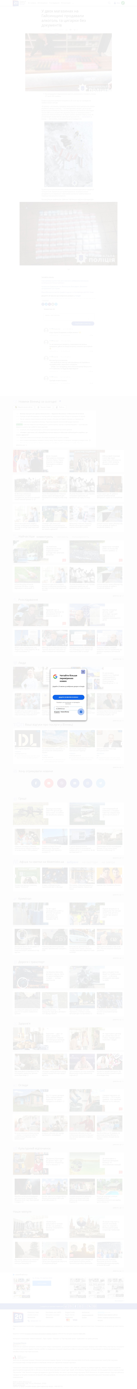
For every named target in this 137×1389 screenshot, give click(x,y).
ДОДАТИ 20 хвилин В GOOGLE (68, 697)
